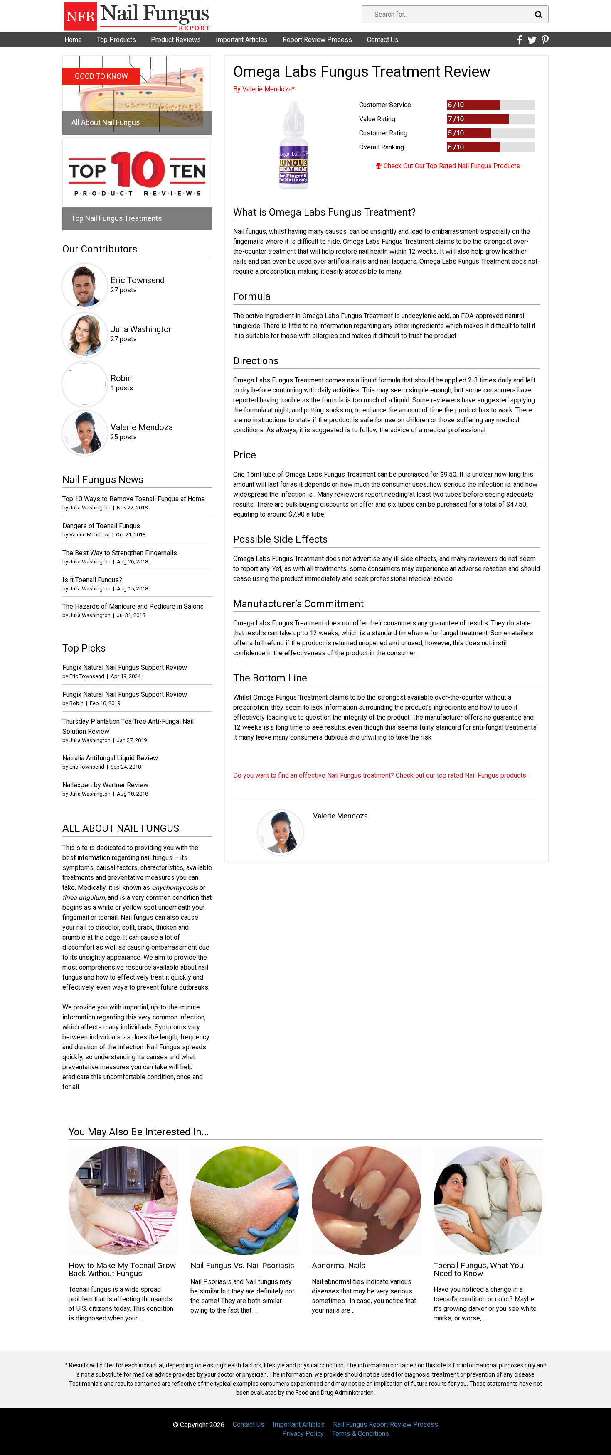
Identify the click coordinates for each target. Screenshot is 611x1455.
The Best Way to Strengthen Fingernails (119, 553)
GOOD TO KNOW (101, 76)
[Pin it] (545, 40)
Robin (121, 378)
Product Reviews (176, 40)
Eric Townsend (138, 280)
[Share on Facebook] (519, 40)
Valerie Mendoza (340, 815)
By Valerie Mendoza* (264, 89)
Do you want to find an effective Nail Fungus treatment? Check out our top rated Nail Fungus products (379, 775)
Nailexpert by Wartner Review (105, 785)
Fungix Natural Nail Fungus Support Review (124, 667)
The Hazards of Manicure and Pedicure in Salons (133, 606)
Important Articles (242, 40)
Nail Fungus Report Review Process (385, 1424)
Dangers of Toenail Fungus (101, 526)
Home (73, 40)
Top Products (116, 40)
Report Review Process (317, 40)
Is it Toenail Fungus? (92, 580)
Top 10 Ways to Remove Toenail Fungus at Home (133, 499)
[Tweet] (532, 40)
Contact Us (383, 40)
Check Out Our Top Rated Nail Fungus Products (451, 166)
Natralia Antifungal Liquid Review (110, 758)
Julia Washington (142, 329)
